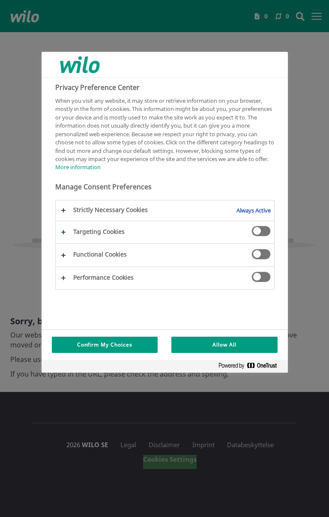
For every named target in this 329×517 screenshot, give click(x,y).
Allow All (224, 344)
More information (78, 167)
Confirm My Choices (104, 344)
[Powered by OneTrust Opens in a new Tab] (251, 367)
